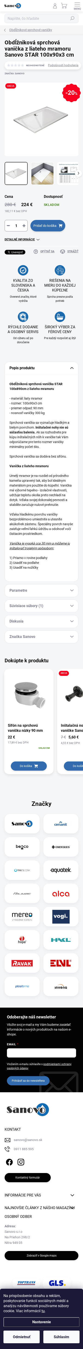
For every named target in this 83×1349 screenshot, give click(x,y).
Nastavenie (41, 1322)
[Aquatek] (60, 870)
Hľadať (72, 18)
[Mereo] (22, 917)
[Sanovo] (22, 824)
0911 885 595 (24, 1149)
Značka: (14, 73)
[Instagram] (20, 1161)
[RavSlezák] (22, 870)
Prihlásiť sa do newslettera (28, 1080)
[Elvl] (60, 963)
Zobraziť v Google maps (41, 1255)
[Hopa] (22, 940)
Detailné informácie (20, 239)
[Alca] (60, 893)
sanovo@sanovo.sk (28, 1140)
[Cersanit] (60, 824)
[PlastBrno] (22, 986)
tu (43, 1311)
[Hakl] (60, 940)
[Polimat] (22, 893)
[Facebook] (9, 1161)
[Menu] (77, 6)
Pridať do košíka (44, 226)
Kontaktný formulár (27, 1177)
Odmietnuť (21, 1337)
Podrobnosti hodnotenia (63, 65)
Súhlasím (61, 1337)
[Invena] (61, 986)
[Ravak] (22, 963)
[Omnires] (60, 847)
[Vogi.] (61, 917)
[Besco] (22, 847)
